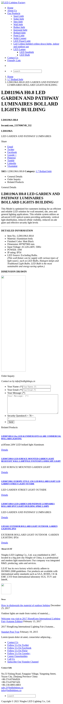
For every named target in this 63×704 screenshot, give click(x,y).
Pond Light (18, 35)
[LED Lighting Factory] (13, 2)
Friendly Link (14, 60)
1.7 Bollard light (44, 171)
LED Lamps (19, 49)
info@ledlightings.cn (11, 690)
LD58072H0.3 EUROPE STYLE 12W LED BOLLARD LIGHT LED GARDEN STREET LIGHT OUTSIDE (30, 482)
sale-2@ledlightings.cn (12, 687)
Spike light (18, 19)
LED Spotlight (27, 52)
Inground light (20, 30)
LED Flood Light (21, 41)
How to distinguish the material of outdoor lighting (25, 605)
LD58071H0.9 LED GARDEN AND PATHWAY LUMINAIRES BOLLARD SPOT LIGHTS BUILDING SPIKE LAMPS (28, 505)
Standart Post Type (10, 632)
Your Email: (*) (14, 389)
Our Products (13, 13)
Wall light (18, 24)
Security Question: (16, 415)
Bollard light (19, 32)
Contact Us (12, 57)
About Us (12, 10)
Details (4, 450)
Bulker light (19, 27)
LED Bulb (25, 55)
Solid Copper (19, 38)
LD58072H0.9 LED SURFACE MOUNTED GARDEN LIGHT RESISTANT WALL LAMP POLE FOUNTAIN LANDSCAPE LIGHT (31, 459)
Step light (18, 21)
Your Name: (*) (14, 386)
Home (10, 7)
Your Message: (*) (16, 393)
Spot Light (18, 16)
